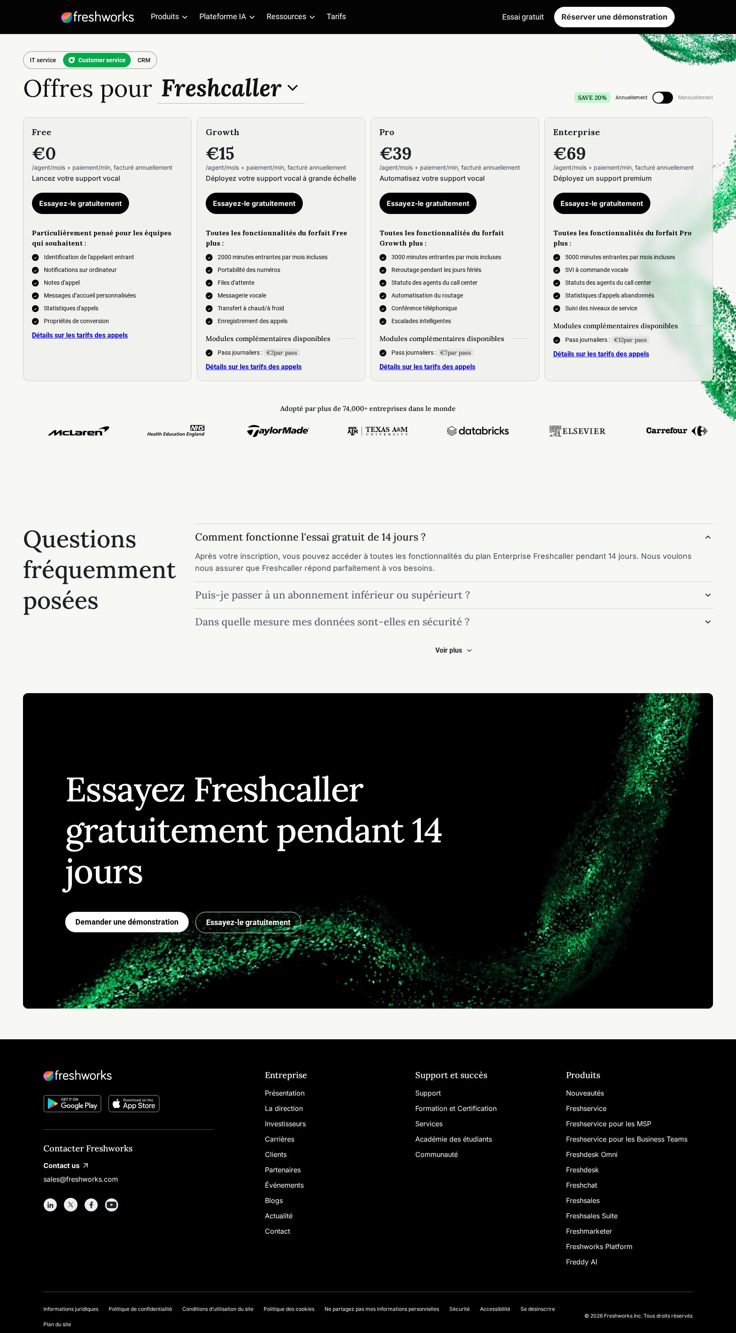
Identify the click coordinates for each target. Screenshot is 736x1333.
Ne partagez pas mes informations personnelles (382, 1309)
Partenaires (283, 1169)
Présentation (285, 1093)
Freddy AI (581, 1262)
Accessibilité (495, 1309)
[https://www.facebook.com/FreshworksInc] (91, 1205)
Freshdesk (582, 1169)
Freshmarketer (589, 1231)
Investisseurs (285, 1123)
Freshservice (586, 1108)
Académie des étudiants (453, 1139)
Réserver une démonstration (614, 16)
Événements (284, 1185)
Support (428, 1093)
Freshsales (583, 1200)
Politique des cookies (289, 1309)
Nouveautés (585, 1093)
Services (429, 1123)
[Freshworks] (128, 1075)
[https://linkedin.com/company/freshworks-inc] (50, 1205)
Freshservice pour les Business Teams (626, 1139)
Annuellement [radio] (631, 98)
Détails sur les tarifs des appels (80, 335)
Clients (276, 1154)
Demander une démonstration (126, 921)
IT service (43, 60)
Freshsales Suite (592, 1216)
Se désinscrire (537, 1309)
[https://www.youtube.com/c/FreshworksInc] (111, 1205)
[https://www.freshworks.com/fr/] (97, 17)
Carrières (279, 1139)
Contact (277, 1231)
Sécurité (459, 1309)
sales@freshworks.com (80, 1179)
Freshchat (581, 1185)
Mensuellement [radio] (695, 98)
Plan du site (57, 1324)
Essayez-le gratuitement (80, 203)
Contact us (61, 1165)
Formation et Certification (456, 1108)
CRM (144, 60)
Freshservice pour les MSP (608, 1123)
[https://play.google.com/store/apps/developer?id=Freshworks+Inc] (72, 1105)
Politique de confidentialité (140, 1309)
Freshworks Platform (599, 1246)
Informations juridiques (70, 1309)
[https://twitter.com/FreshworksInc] (71, 1205)
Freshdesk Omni (592, 1154)
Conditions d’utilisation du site (217, 1309)
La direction (284, 1108)
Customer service (102, 60)
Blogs (274, 1200)
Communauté (436, 1154)
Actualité (279, 1216)
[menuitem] (170, 17)
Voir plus (448, 650)
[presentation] (663, 98)
